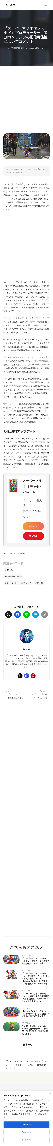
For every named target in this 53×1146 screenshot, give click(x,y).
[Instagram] (26, 675)
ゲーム (10, 570)
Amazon (33, 526)
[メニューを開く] (45, 5)
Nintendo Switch (14, 577)
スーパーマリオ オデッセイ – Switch (32, 486)
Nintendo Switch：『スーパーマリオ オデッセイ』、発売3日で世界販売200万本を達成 (35, 1014)
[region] (26, 1118)
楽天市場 (33, 536)
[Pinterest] (33, 675)
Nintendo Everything (16, 553)
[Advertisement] (26, 97)
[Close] (50, 1093)
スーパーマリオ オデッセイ (19, 583)
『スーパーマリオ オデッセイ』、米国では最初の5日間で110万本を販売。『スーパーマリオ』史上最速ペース (35, 997)
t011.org (10, 5)
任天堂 (40, 583)
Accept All (26, 1124)
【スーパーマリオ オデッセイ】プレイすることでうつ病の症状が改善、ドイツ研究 (35, 961)
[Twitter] (20, 675)
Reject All (26, 1140)
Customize (27, 1132)
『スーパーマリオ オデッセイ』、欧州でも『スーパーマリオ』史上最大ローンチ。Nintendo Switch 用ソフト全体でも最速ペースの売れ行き (35, 978)
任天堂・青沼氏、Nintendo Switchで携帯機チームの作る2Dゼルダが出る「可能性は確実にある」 (35, 1030)
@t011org (39, 48)
